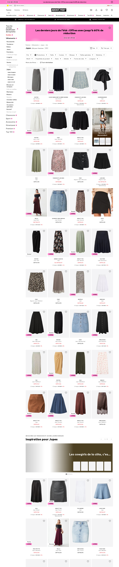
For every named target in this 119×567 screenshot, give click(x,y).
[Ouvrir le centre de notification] (101, 10)
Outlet (10, 5)
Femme (8, 10)
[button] (94, 48)
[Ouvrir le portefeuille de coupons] (91, 10)
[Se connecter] (96, 10)
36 (47, 45)
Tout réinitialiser (47, 62)
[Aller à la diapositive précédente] (101, 439)
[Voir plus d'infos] (36, 105)
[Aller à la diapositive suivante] (111, 439)
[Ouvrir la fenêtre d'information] (112, 2)
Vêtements (35, 45)
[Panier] (112, 10)
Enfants (25, 10)
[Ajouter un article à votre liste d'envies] (44, 69)
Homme (17, 10)
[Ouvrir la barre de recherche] (111, 15)
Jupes (42, 45)
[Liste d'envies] (107, 10)
